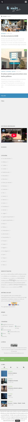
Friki (3, 192)
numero (21, 280)
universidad (11, 287)
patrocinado (5, 234)
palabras (3, 282)
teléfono (11, 285)
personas (8, 282)
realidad (23, 282)
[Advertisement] (12, 111)
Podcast (4, 240)
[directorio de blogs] (18, 328)
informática (9, 278)
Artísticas (4, 162)
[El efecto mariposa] (4, 374)
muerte (7, 280)
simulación (3, 284)
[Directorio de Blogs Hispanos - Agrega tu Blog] (8, 328)
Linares (16, 278)
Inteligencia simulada (13, 380)
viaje (18, 287)
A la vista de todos (6, 158)
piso (12, 282)
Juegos (4, 213)
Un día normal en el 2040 (9, 36)
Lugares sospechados (7, 220)
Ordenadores (5, 230)
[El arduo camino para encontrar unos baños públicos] (14, 59)
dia (3, 276)
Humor (4, 203)
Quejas (13, 71)
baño (6, 274)
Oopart (9, 395)
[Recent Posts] (4, 367)
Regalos (4, 247)
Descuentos (5, 175)
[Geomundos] (4, 336)
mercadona (20, 278)
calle (8, 274)
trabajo (3, 287)
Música (4, 223)
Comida (4, 169)
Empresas (4, 186)
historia (5, 278)
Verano (4, 261)
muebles (3, 280)
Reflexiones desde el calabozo (15, 388)
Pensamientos (5, 237)
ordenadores (25, 280)
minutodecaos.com (19, 353)
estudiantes (18, 276)
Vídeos (3, 264)
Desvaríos (4, 179)
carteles (20, 274)
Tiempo (4, 258)
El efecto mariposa (12, 373)
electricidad (9, 276)
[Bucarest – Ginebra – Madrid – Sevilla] (4, 404)
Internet (4, 210)
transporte (7, 287)
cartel (16, 274)
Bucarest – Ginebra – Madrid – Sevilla (16, 403)
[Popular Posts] (11, 367)
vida (20, 287)
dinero (5, 276)
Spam (3, 254)
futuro (2, 278)
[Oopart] (4, 396)
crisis (2, 276)
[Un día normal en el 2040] (14, 25)
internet (12, 278)
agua (2, 274)
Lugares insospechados (7, 216)
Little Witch (4, 315)
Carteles (3, 71)
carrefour (12, 274)
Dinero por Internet (6, 182)
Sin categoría (5, 251)
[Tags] (23, 367)
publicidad (18, 282)
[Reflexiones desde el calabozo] (4, 389)
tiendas (25, 284)
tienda (21, 284)
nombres (17, 280)
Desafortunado (5, 172)
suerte (7, 284)
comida (24, 274)
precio (14, 282)
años (4, 274)
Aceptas (17, 420)
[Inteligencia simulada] (4, 381)
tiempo (16, 285)
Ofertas (4, 227)
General (4, 196)
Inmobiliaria (5, 206)
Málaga (12, 280)
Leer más (23, 420)
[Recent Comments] (17, 367)
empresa (14, 276)
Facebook (4, 189)
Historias (3, 33)
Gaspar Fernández (16, 347)
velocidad (15, 287)
